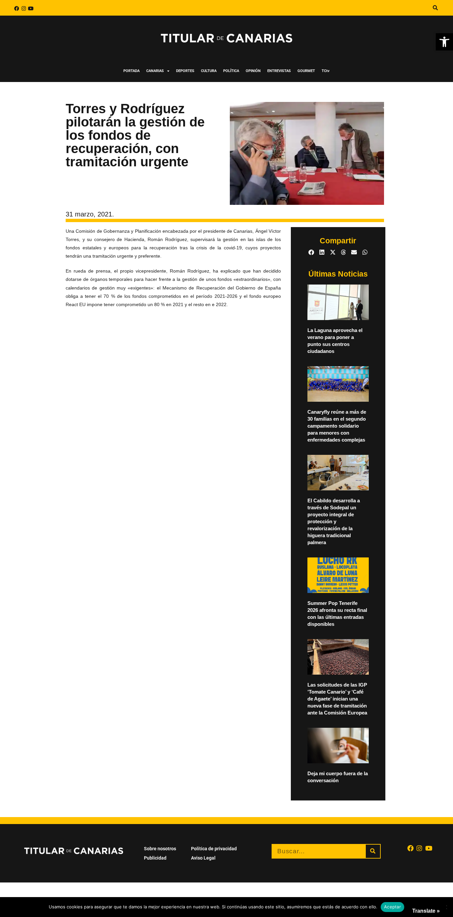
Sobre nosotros (160, 848)
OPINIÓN (253, 71)
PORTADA (131, 71)
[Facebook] (16, 8)
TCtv (326, 71)
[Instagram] (23, 8)
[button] (444, 41)
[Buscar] (373, 851)
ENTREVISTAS (279, 71)
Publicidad (155, 858)
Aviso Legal (203, 858)
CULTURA (209, 71)
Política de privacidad (214, 848)
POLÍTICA (231, 71)
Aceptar (392, 906)
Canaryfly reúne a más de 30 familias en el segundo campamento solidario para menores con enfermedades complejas (336, 426)
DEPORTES (185, 71)
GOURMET (306, 71)
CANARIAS (155, 71)
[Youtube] (30, 8)
